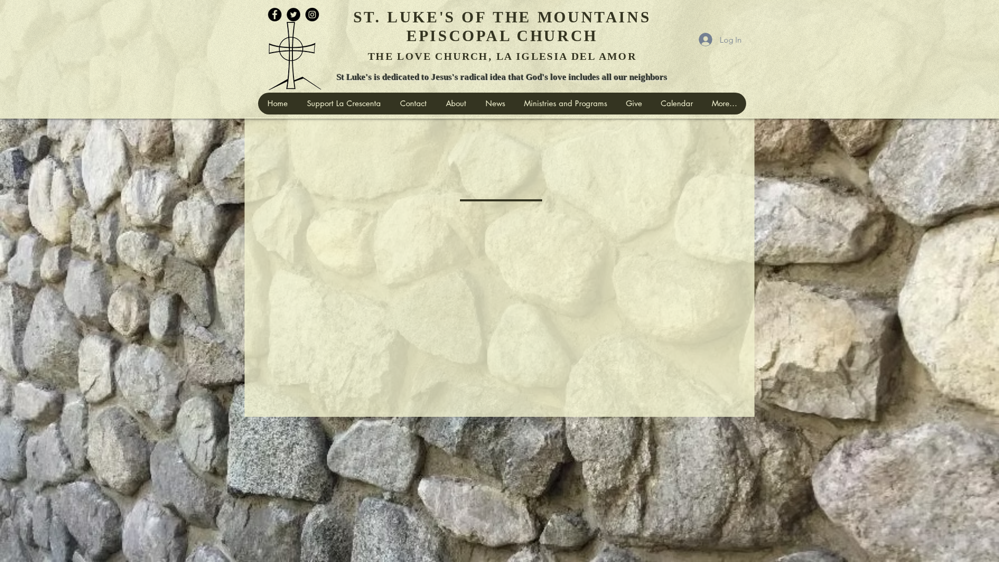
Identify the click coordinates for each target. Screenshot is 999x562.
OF (474, 16)
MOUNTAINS (594, 16)
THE (512, 16)
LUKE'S (421, 16)
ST (364, 16)
